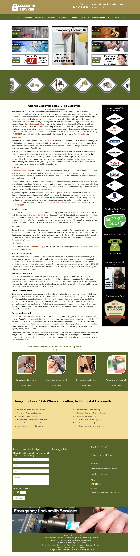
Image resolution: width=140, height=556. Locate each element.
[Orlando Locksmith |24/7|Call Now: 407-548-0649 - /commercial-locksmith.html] (30, 46)
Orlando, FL (49, 109)
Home (17, 17)
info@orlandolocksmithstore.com (105, 492)
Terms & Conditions (63, 547)
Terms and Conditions (100, 17)
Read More (16, 34)
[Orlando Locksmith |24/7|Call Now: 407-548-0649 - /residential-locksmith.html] (110, 32)
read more (16, 48)
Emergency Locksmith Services (115, 263)
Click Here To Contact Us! (115, 234)
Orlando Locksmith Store (35, 124)
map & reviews (93, 538)
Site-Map (83, 547)
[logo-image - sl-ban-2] (70, 45)
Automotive (27, 17)
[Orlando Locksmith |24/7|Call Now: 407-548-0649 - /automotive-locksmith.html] (110, 46)
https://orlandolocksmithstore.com (79, 540)
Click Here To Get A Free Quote (115, 210)
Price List (115, 17)
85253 (55, 350)
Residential (39, 17)
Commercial (51, 17)
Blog (123, 17)
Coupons (74, 17)
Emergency (63, 17)
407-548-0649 (80, 6)
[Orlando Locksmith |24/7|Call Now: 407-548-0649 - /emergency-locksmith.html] (30, 32)
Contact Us (84, 17)
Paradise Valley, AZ (25, 131)
